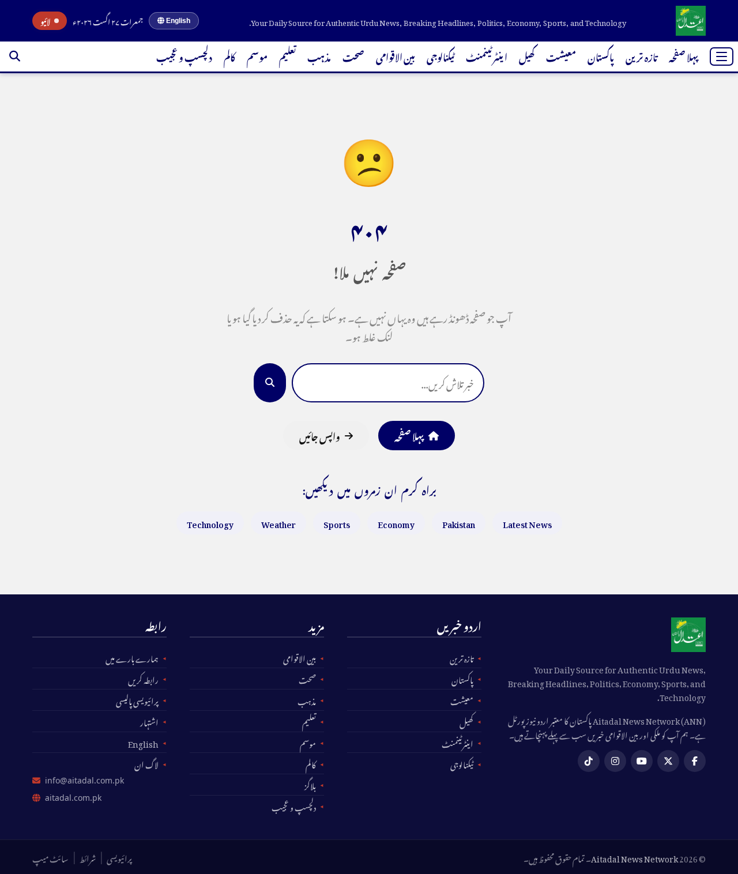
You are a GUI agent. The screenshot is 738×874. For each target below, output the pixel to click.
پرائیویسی (119, 857)
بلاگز (310, 785)
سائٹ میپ (50, 857)
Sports (336, 523)
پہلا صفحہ (683, 55)
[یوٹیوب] (642, 761)
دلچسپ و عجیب (184, 55)
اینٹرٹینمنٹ (486, 55)
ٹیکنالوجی (440, 55)
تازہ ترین (641, 55)
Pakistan (458, 523)
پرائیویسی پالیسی (137, 700)
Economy (396, 523)
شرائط (88, 857)
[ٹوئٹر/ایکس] (668, 761)
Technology (210, 523)
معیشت (561, 55)
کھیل (526, 55)
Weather (278, 523)
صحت (353, 55)
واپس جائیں (319, 435)
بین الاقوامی (395, 55)
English (177, 21)
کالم (229, 55)
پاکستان (601, 55)
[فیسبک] (695, 761)
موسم (257, 55)
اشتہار (149, 721)
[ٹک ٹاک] (589, 761)
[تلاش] (15, 56)
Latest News (527, 523)
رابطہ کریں (143, 678)
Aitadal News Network (634, 857)
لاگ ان (146, 763)
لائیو (45, 21)
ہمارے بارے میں (132, 657)
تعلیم (287, 55)
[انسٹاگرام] (615, 761)
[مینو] (721, 56)
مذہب (319, 55)
